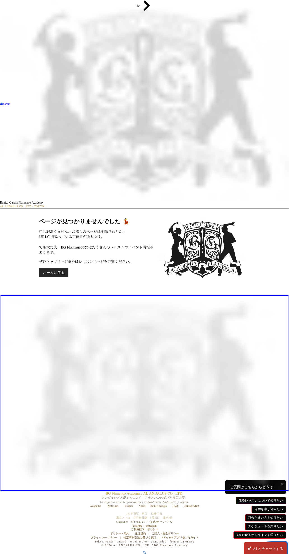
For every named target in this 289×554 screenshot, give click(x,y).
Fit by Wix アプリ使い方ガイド (180, 537)
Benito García (158, 505)
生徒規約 (140, 533)
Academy (95, 505)
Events (129, 505)
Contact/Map (191, 505)
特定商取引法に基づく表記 (140, 537)
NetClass (113, 505)
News (142, 505)
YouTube (137, 525)
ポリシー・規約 (119, 533)
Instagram (151, 525)
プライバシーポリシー (104, 537)
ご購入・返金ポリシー (164, 533)
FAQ (175, 505)
